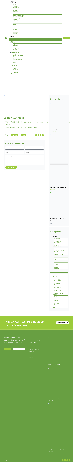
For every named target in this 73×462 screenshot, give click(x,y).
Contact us (15, 11)
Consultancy (15, 32)
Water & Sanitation (16, 13)
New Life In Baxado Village (54, 399)
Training (14, 30)
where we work (16, 7)
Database (15, 33)
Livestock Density (55, 130)
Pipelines (15, 19)
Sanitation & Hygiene (17, 20)
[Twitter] (65, 460)
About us (13, 2)
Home (12, 1)
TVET (14, 25)
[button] (35, 39)
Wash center (14, 27)
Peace (12, 36)
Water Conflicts (54, 159)
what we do (15, 6)
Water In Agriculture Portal (58, 187)
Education (14, 22)
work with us (16, 8)
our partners (15, 10)
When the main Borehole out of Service (57, 449)
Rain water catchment (18, 16)
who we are (15, 4)
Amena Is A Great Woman (54, 364)
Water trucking (16, 18)
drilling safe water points (18, 15)
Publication (15, 34)
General (14, 24)
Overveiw (15, 29)
